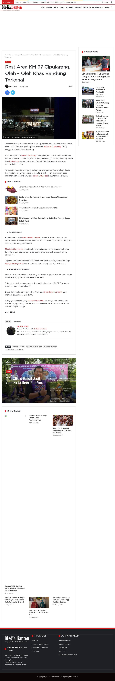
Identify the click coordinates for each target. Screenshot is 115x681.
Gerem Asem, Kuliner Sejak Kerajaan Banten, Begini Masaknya (25, 381)
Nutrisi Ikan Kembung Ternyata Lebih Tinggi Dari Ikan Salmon (61, 600)
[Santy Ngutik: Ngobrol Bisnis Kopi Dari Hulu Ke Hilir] (39, 602)
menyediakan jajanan (14, 264)
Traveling (78, 7)
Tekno (62, 7)
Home (9, 55)
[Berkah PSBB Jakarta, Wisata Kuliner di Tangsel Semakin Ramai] (15, 499)
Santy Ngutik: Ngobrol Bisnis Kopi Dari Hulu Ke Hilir (38, 612)
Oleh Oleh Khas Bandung (34, 346)
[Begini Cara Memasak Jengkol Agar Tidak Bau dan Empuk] (63, 420)
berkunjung (14, 161)
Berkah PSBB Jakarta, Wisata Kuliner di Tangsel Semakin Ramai (15, 588)
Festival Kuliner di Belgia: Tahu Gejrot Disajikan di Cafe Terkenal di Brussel (15, 600)
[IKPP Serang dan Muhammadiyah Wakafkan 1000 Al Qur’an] (88, 135)
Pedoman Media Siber (40, 644)
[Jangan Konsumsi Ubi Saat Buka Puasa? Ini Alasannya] (11, 190)
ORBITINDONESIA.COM (68, 654)
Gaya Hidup (87, 7)
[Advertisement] (57, 30)
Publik (107, 7)
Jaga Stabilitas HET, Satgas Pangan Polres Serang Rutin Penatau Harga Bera (96, 77)
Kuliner (23, 55)
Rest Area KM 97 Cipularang (14, 349)
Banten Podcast (65, 644)
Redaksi (35, 640)
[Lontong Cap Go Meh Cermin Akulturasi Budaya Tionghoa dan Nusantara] (11, 200)
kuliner (22, 346)
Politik (56, 7)
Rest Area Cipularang (50, 346)
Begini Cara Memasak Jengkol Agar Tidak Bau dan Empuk (62, 430)
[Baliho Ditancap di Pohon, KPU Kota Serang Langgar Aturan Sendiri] (88, 119)
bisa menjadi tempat (31, 237)
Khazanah (69, 7)
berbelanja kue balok (53, 292)
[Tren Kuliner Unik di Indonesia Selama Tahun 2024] (11, 211)
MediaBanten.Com (40, 329)
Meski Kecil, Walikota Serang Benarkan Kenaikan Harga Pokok (102, 105)
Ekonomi (49, 7)
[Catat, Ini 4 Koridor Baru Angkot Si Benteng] (88, 90)
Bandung (15, 346)
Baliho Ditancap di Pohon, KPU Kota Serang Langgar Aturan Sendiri (102, 121)
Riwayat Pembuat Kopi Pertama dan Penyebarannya (38, 418)
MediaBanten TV (97, 7)
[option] (39, 380)
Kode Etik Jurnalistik (40, 647)
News (43, 7)
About (8, 321)
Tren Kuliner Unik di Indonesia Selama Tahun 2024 (38, 208)
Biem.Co (62, 651)
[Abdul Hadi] (11, 335)
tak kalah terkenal (35, 301)
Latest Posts (17, 321)
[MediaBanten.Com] (12, 7)
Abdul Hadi (13, 86)
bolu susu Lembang (52, 147)
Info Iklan (35, 651)
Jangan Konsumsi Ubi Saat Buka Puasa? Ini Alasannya (40, 187)
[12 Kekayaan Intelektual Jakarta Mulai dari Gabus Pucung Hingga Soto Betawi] (11, 221)
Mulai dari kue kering (14, 249)
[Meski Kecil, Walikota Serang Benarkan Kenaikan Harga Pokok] (88, 103)
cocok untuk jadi (40, 176)
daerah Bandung (28, 155)
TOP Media (63, 647)
